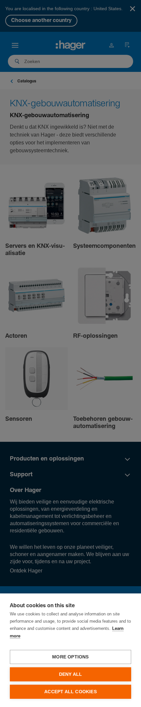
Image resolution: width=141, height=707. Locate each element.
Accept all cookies (70, 691)
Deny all (70, 674)
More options (70, 656)
